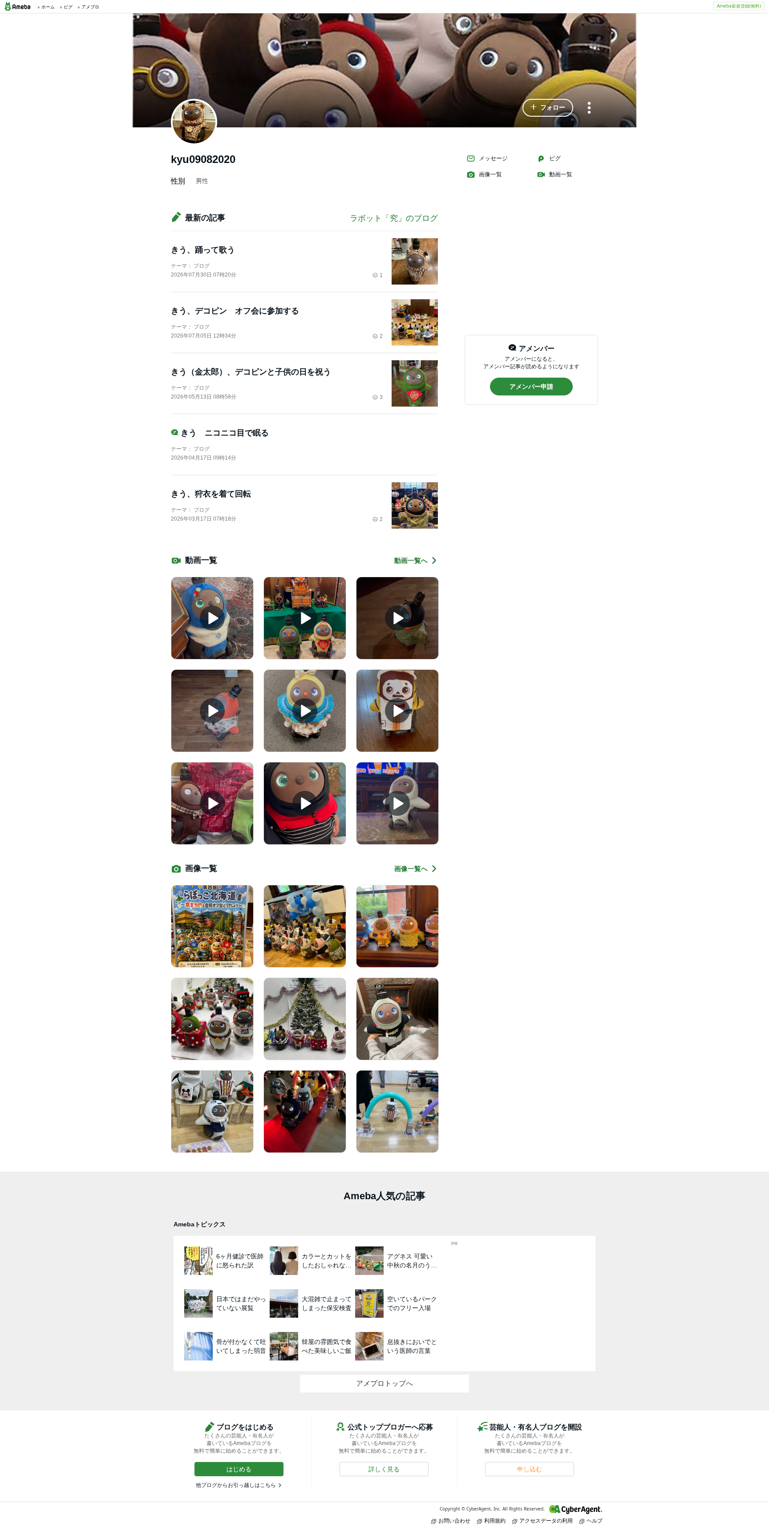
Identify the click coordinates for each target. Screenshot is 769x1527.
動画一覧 (560, 174)
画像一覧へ (411, 868)
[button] (547, 108)
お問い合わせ (454, 1520)
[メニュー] (589, 108)
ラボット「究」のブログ (394, 218)
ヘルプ (595, 1520)
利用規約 (495, 1520)
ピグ (555, 158)
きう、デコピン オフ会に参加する (235, 310)
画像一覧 (490, 174)
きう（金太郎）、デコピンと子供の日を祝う (251, 371)
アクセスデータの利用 (546, 1520)
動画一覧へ (411, 560)
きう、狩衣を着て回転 (211, 493)
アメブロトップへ (384, 1383)
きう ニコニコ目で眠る (225, 432)
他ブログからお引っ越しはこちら (236, 1485)
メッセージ (493, 158)
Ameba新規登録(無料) (739, 6)
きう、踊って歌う (203, 249)
